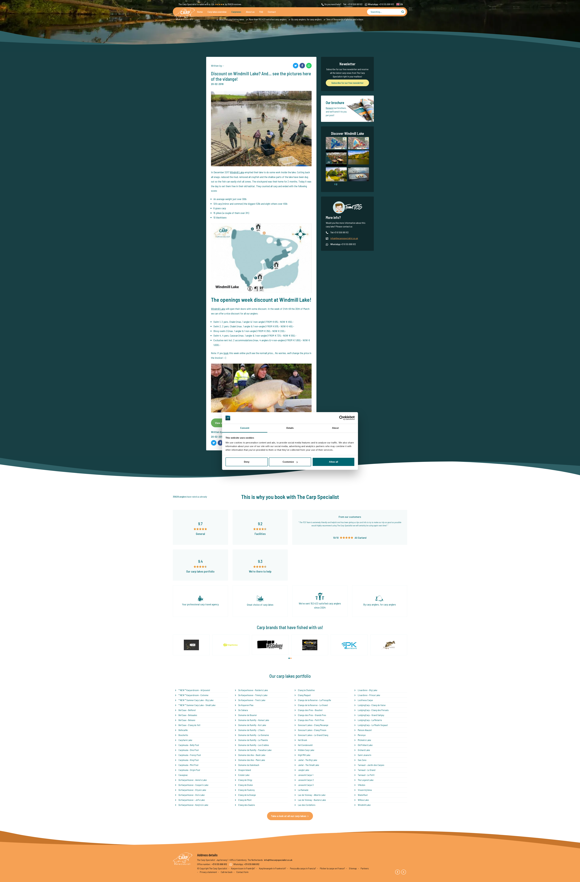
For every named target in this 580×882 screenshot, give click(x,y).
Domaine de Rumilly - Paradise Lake (255, 750)
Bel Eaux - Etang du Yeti (189, 725)
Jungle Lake (303, 769)
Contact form (242, 872)
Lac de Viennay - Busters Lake (312, 799)
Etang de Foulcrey (246, 789)
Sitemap (353, 868)
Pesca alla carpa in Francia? (303, 868)
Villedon (361, 784)
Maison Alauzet (365, 730)
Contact (272, 11)
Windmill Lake (237, 172)
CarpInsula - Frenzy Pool (190, 754)
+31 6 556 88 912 (355, 4)
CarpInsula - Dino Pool (189, 750)
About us (250, 11)
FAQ (261, 11)
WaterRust (363, 794)
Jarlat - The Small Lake (308, 764)
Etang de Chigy (245, 779)
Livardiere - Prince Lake (369, 695)
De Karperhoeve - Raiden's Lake (253, 690)
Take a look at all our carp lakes (288, 816)
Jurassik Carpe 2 (306, 779)
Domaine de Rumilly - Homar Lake (253, 720)
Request (330, 107)
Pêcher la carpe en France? (332, 868)
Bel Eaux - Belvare (187, 720)
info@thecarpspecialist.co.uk (344, 238)
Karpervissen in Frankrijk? (243, 868)
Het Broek (302, 740)
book (226, 353)
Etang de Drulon (245, 784)
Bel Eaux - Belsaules (188, 715)
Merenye (362, 735)
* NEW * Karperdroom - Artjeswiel (194, 690)
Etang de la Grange (247, 794)
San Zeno (362, 759)
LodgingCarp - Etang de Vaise (372, 705)
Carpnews (236, 11)
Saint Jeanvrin (364, 754)
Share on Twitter (295, 65)
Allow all (333, 462)
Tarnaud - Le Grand (366, 769)
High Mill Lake (304, 754)
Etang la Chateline (306, 690)
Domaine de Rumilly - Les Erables (253, 745)
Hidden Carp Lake (306, 750)
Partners (365, 868)
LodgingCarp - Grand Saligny (371, 715)
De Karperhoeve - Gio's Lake (192, 794)
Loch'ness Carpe (365, 700)
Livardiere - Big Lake (367, 690)
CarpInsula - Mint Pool (188, 764)
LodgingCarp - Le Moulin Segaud (373, 725)
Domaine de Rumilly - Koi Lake (252, 725)
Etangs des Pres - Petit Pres (311, 720)
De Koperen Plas (245, 705)
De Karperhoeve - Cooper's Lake (193, 784)
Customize (288, 462)
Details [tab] (290, 428)
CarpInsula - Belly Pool (189, 745)
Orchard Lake (364, 750)
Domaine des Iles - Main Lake (251, 759)
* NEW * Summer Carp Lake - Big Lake (196, 700)
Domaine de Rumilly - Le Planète (253, 740)
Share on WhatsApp (309, 65)
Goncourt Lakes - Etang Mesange (313, 725)
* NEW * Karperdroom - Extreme (193, 695)
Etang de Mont (244, 799)
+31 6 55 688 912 (386, 4)
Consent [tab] (244, 428)
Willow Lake (363, 799)
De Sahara (243, 710)
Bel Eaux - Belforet (187, 710)
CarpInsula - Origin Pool (189, 769)
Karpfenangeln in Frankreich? (272, 868)
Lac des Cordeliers (306, 804)
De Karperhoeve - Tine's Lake (251, 700)
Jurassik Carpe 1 (305, 774)
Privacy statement (208, 872)
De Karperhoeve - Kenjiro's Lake (193, 804)
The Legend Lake (366, 779)
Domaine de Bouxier (247, 715)
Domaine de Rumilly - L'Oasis (251, 730)
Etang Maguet (304, 695)
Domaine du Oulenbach (248, 764)
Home (200, 11)
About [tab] (335, 428)
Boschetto (183, 735)
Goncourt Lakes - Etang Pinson (312, 730)
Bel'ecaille (183, 730)
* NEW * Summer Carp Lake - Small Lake (197, 705)
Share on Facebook (302, 65)
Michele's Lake (364, 740)
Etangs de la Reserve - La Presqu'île (314, 700)
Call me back (226, 872)
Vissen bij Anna (365, 789)
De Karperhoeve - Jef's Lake (192, 799)
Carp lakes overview (217, 11)
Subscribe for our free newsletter (347, 82)
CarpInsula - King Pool (189, 759)
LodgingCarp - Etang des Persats (373, 710)
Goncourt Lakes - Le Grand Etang (313, 735)
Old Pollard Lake (365, 745)
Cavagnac (183, 774)
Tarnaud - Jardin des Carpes (371, 764)
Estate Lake (244, 774)
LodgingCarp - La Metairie (370, 720)
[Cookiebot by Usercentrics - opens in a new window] (341, 418)
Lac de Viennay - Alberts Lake (311, 794)
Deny (246, 462)
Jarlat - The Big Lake (307, 759)
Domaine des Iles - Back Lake (251, 754)
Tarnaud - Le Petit (366, 774)
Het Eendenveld (305, 745)
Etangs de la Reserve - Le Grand (313, 705)
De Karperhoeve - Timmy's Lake (252, 695)
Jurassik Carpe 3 (306, 784)
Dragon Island (244, 769)
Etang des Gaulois (246, 804)
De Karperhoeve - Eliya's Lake (192, 789)
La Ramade (303, 789)
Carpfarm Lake (185, 740)
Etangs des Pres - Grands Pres (312, 715)
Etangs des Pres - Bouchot (310, 710)
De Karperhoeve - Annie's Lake (193, 779)
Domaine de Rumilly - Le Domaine (253, 735)
